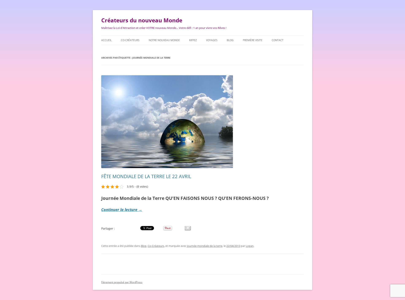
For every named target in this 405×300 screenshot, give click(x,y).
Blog (230, 40)
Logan (250, 246)
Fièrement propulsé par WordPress (121, 282)
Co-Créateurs (130, 40)
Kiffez (193, 40)
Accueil (106, 40)
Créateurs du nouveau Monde (141, 20)
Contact (278, 40)
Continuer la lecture (121, 209)
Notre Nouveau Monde (164, 40)
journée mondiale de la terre (204, 246)
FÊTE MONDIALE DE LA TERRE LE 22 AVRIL (146, 176)
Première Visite (252, 40)
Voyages (211, 40)
